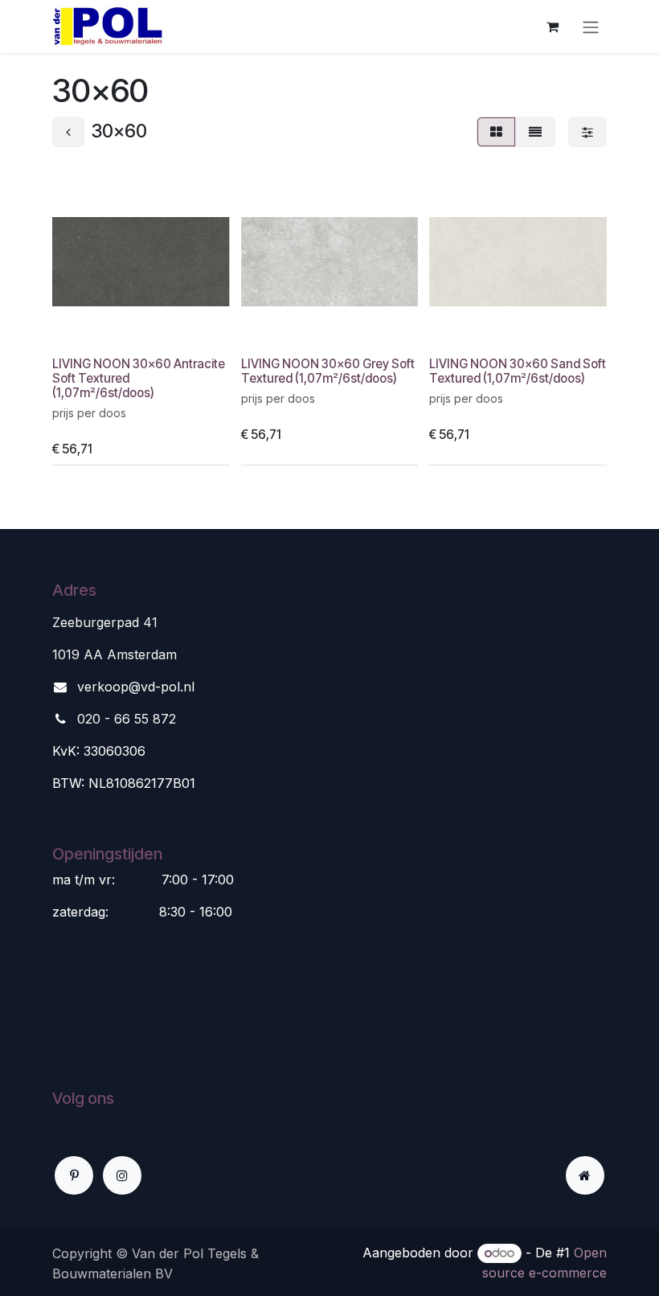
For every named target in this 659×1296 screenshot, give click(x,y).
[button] (77, 329)
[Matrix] (496, 132)
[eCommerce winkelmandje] (552, 26)
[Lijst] (535, 132)
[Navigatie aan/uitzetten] (591, 26)
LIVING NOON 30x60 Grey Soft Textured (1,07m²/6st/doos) (328, 371)
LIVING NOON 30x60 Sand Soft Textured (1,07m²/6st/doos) (517, 371)
